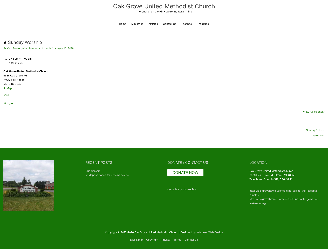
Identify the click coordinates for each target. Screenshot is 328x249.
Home (122, 23)
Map (7, 88)
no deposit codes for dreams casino (107, 175)
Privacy (165, 239)
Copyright (152, 239)
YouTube (203, 23)
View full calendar (314, 111)
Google (8, 103)
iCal (6, 95)
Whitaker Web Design (210, 232)
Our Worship (92, 171)
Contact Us (169, 23)
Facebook (187, 23)
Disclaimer (136, 239)
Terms (177, 239)
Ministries (137, 23)
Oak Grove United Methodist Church (164, 6)
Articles (153, 23)
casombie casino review (181, 189)
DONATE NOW (185, 172)
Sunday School (315, 131)
